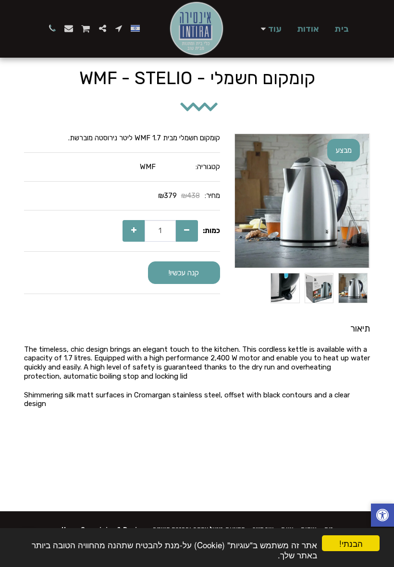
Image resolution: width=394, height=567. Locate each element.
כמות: (211, 230)
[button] (118, 28)
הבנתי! (351, 543)
